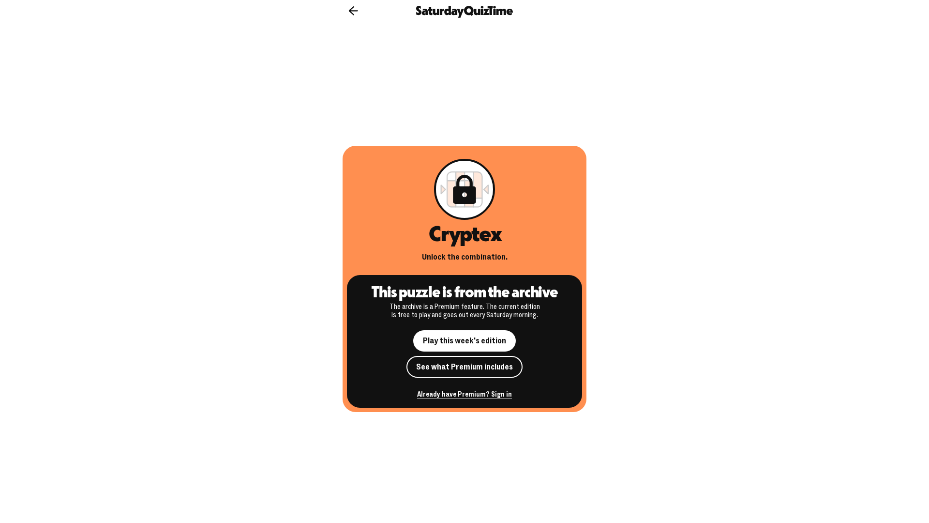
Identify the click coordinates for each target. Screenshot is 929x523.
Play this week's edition (464, 340)
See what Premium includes (464, 366)
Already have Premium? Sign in (464, 395)
